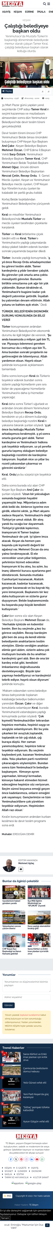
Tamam (5, 1218)
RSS (9, 1196)
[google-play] (33, 1183)
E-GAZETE (21, 1168)
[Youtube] (37, 1159)
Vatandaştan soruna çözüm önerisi (11, 927)
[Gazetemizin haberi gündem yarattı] (13, 892)
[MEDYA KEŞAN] (12, 4)
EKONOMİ (36, 1171)
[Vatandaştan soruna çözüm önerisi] (13, 917)
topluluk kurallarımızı (30, 1015)
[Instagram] (26, 1159)
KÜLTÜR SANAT (41, 1177)
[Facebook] (10, 1159)
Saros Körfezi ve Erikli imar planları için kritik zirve (38, 951)
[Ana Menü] (48, 4)
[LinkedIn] (31, 1159)
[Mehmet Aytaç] (9, 865)
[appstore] (18, 1183)
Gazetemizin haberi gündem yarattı (11, 902)
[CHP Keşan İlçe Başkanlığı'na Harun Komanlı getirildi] (13, 940)
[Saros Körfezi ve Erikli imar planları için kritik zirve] (39, 940)
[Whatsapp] (42, 1159)
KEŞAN (18, 11)
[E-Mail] (20, 869)
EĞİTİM (20, 1174)
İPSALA (41, 11)
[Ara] (44, 4)
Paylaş (9, 91)
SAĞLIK (8, 1174)
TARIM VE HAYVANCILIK (17, 1177)
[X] (16, 1159)
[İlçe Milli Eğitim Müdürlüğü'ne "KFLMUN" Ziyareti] (39, 892)
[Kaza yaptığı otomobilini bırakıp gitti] (39, 917)
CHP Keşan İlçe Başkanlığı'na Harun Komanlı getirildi (11, 951)
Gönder (8, 1005)
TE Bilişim (33, 1205)
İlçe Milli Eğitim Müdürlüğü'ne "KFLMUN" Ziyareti (36, 903)
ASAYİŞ (6, 11)
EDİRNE (29, 11)
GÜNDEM (22, 1171)
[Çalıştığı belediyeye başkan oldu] (26, 72)
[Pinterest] (21, 1159)
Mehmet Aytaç (26, 863)
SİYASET (9, 1171)
